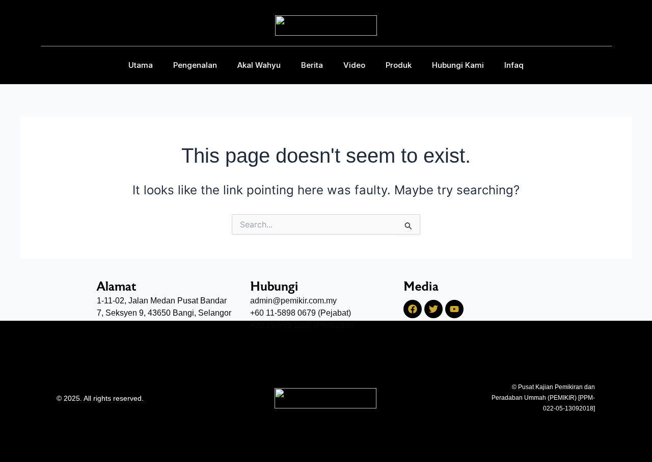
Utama (140, 65)
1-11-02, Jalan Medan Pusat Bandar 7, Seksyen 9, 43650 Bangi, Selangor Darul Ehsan (164, 312)
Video (354, 65)
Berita (312, 65)
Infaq (514, 65)
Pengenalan (195, 65)
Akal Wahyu (259, 65)
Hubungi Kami (458, 65)
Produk (399, 65)
